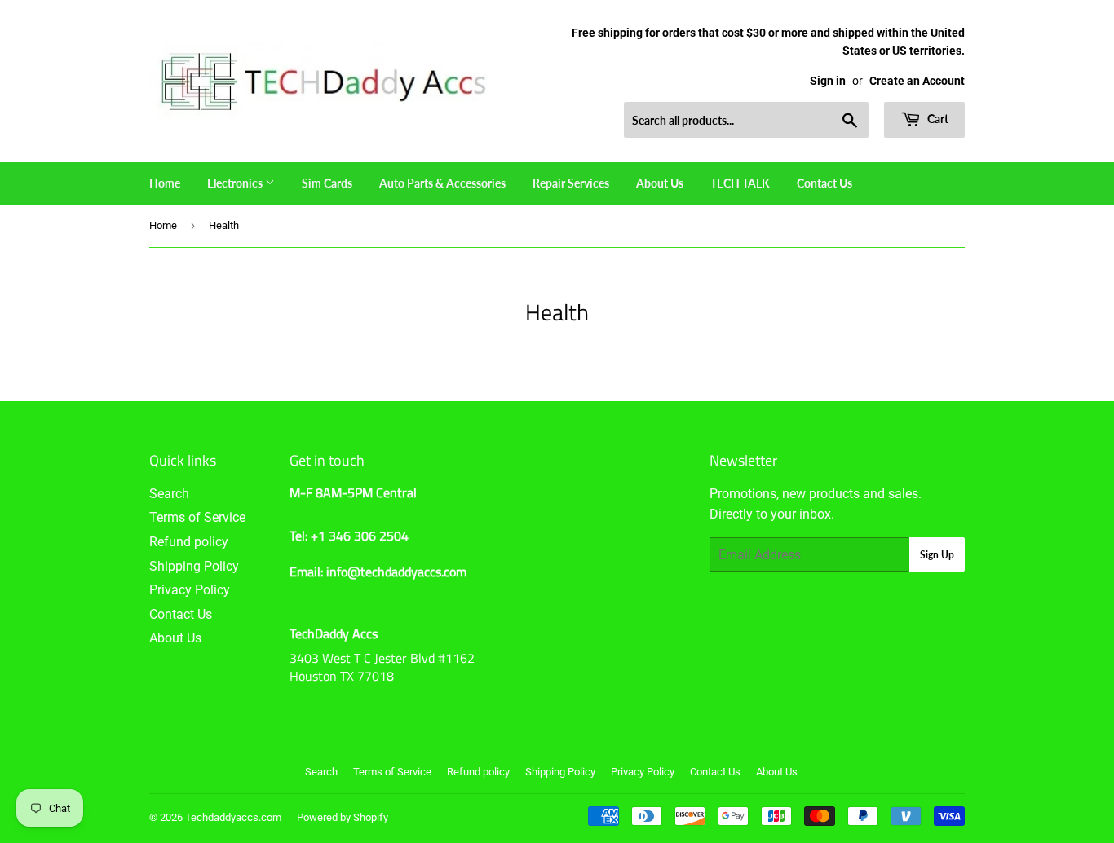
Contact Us (824, 183)
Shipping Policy (194, 566)
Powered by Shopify (342, 817)
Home (164, 183)
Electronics (236, 183)
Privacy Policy (189, 590)
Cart (936, 119)
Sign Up (937, 555)
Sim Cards (327, 183)
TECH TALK (740, 183)
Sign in (828, 80)
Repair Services (571, 183)
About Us (659, 183)
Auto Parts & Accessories (442, 183)
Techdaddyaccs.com (233, 817)
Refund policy (188, 541)
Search (169, 493)
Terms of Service (197, 517)
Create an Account (917, 80)
